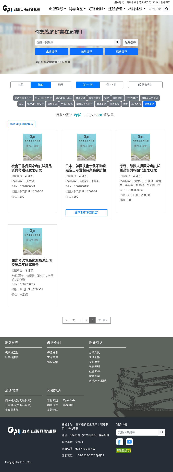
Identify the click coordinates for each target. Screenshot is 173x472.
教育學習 (94, 366)
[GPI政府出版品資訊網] (21, 8)
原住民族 (114, 104)
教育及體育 (95, 98)
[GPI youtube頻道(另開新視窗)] (130, 441)
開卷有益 (76, 9)
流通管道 (115, 9)
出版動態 (56, 9)
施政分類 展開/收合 (21, 124)
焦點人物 (52, 361)
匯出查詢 (147, 84)
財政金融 (80, 98)
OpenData (69, 400)
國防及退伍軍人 (63, 98)
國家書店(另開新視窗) (18, 400)
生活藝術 (94, 357)
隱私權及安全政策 (148, 2)
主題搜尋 (51, 51)
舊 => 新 (111, 84)
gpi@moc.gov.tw (85, 448)
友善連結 (52, 409)
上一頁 (71, 320)
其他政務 (136, 104)
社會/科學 (95, 371)
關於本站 (131, 2)
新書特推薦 (12, 357)
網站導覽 (119, 2)
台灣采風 (94, 352)
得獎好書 (52, 352)
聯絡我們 (165, 2)
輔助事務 (149, 104)
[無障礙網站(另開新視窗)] (123, 450)
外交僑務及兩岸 (43, 98)
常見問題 (52, 400)
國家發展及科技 (84, 104)
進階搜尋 (130, 42)
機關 (61, 84)
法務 (106, 98)
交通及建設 (132, 98)
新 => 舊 (88, 84)
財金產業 (94, 376)
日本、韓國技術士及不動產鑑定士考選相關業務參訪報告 (86, 170)
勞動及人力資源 (150, 98)
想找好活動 (12, 352)
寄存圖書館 (12, 409)
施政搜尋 (86, 51)
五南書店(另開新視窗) (18, 405)
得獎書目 (68, 405)
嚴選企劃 (96, 9)
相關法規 (52, 405)
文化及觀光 (67, 104)
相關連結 (135, 9)
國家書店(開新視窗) (86, 212)
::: (45, 8)
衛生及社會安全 (35, 104)
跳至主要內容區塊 (9, 1)
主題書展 (52, 357)
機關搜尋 (121, 51)
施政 (40, 84)
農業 (21, 104)
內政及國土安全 (23, 98)
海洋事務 (101, 104)
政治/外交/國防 (98, 380)
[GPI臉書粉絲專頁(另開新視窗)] (120, 441)
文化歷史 (94, 361)
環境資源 (52, 104)
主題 (20, 84)
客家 (125, 104)
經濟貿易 (117, 98)
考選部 (29, 176)
